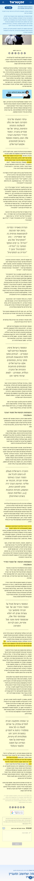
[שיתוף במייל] (21, 53)
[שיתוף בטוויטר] (18, 53)
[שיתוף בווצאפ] (12, 53)
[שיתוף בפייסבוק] (15, 53)
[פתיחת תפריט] (3, 2)
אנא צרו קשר (25, 823)
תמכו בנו (8, 8)
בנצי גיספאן (16, 50)
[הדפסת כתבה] (9, 53)
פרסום (17, 844)
